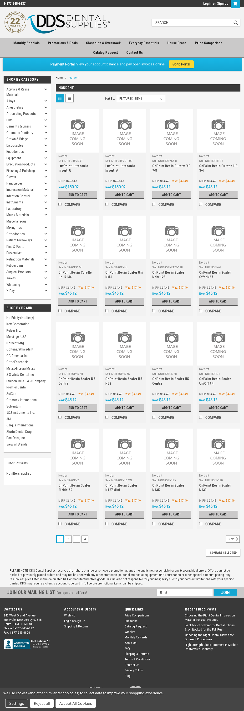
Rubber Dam (14, 265)
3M (8, 419)
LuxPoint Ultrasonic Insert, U (73, 168)
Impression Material (20, 189)
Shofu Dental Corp (19, 432)
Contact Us (134, 52)
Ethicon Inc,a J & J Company (26, 381)
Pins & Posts (15, 246)
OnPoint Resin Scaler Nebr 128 (168, 275)
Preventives (14, 253)
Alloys (10, 101)
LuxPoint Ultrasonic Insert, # (120, 168)
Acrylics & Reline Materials (17, 92)
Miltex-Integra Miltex (20, 368)
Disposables (14, 145)
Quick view (78, 149)
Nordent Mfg (15, 343)
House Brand (177, 43)
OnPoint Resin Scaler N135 (168, 487)
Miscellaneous (16, 221)
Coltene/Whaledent (19, 349)
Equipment (13, 158)
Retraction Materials (20, 259)
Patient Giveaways (19, 240)
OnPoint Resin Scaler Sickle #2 (74, 487)
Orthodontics (15, 234)
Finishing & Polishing (20, 171)
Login (207, 3)
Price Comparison (208, 43)
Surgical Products (18, 272)
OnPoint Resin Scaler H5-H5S (124, 381)
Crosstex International (21, 400)
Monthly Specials (26, 43)
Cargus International (20, 425)
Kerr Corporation (17, 324)
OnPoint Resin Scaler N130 (215, 487)
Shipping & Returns (76, 626)
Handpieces (14, 183)
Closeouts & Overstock (103, 43)
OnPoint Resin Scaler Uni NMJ (124, 275)
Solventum (13, 406)
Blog (128, 676)
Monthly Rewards (136, 637)
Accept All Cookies (75, 703)
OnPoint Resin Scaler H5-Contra (171, 381)
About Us (131, 643)
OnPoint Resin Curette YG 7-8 (171, 168)
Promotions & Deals (63, 43)
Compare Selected (223, 552)
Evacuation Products (20, 164)
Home (60, 77)
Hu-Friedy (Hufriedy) (20, 318)
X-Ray (10, 291)
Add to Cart (77, 195)
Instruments (14, 202)
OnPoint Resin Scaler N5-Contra (77, 381)
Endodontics (15, 151)
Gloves (11, 177)
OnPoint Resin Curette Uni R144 (75, 275)
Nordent (74, 77)
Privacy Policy (134, 670)
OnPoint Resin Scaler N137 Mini (121, 487)
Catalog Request (105, 52)
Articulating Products (21, 113)
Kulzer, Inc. (13, 330)
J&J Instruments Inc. (20, 412)
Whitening (13, 284)
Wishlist (69, 615)
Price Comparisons (137, 615)
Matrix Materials (17, 215)
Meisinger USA (16, 336)
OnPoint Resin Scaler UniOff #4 (215, 381)
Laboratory (13, 209)
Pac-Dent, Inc (15, 438)
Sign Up (222, 3)
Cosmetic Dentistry (19, 133)
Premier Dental (16, 387)
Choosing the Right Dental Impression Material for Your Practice (210, 617)
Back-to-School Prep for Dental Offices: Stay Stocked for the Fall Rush (210, 627)
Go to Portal (181, 64)
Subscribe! (131, 621)
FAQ (127, 648)
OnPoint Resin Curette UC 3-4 (218, 168)
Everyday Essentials (144, 43)
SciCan (11, 394)
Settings (16, 703)
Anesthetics (14, 107)
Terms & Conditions (137, 659)
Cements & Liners (18, 126)
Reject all (42, 703)
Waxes (11, 278)
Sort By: (109, 98)
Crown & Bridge (17, 139)
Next (232, 539)
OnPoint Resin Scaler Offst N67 (215, 275)
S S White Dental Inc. (20, 374)
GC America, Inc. (17, 356)
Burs (9, 120)
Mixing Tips (14, 227)
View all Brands (16, 444)
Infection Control (18, 196)
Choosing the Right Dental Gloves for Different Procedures (209, 637)
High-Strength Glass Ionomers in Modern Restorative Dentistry (211, 647)
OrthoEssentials (17, 362)
